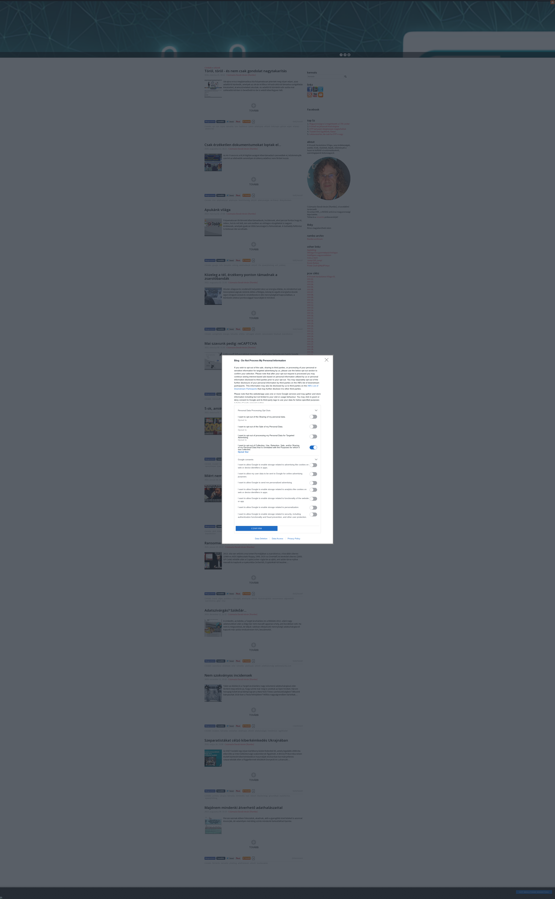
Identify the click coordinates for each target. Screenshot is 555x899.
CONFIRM (256, 528)
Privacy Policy (294, 538)
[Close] (327, 360)
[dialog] (277, 449)
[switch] (313, 417)
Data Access (277, 538)
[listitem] (277, 410)
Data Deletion (261, 538)
